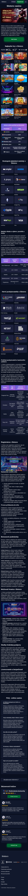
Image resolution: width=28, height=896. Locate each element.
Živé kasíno (9, 50)
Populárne (3, 49)
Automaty (23, 49)
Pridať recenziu (14, 796)
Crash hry (15, 50)
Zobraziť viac (14, 845)
